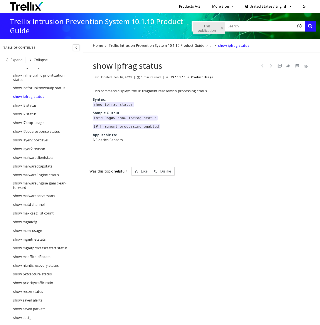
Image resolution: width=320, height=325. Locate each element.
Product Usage (202, 77)
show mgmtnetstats (29, 239)
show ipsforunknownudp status (39, 87)
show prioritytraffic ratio (33, 282)
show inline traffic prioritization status (38, 77)
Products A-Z (189, 6)
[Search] (310, 26)
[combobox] (243, 26)
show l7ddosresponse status (36, 131)
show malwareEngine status (36, 175)
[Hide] (76, 47)
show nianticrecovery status (36, 265)
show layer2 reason (29, 148)
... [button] (211, 45)
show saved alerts (27, 300)
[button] (304, 6)
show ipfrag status (28, 96)
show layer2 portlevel (30, 140)
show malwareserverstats (34, 195)
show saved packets (29, 309)
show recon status (28, 291)
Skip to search (105, 5)
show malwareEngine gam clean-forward (40, 185)
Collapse (41, 59)
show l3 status (25, 105)
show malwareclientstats (33, 157)
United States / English (268, 6)
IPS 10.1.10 (177, 77)
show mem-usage (27, 230)
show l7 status (25, 114)
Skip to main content (72, 5)
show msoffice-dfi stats (32, 256)
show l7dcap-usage (28, 122)
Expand (16, 59)
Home (98, 45)
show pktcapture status (32, 274)
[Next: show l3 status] (271, 66)
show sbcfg (22, 317)
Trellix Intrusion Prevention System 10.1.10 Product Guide (156, 45)
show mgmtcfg (25, 221)
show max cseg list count (33, 213)
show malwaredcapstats (32, 166)
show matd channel (29, 204)
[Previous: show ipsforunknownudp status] (262, 66)
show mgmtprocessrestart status (40, 248)
